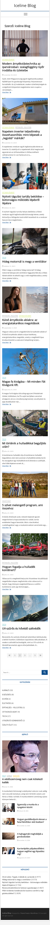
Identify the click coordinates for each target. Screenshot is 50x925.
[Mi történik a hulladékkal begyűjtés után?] (25, 423)
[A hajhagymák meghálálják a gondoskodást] (8, 836)
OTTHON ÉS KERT (8, 59)
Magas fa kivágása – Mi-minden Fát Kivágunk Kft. (23, 383)
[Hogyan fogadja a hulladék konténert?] (25, 546)
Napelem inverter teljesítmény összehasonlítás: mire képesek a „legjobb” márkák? (22, 135)
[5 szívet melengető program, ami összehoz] (25, 485)
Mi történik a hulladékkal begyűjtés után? (24, 444)
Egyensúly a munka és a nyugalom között (28, 806)
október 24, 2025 (9, 208)
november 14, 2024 (24, 840)
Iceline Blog (25, 5)
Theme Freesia (24, 913)
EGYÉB (5, 699)
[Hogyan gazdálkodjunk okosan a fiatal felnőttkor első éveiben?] (8, 821)
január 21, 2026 (8, 787)
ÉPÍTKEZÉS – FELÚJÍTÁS (12, 707)
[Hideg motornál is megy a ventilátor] (25, 241)
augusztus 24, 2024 (24, 857)
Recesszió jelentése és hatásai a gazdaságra (19, 888)
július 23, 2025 (8, 513)
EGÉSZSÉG (6, 694)
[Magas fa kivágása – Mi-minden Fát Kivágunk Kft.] (25, 361)
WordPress (34, 913)
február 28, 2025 (23, 811)
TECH (4, 257)
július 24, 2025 (8, 451)
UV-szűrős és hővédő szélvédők (21, 628)
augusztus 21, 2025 (10, 389)
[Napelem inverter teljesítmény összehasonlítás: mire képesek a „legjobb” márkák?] (25, 111)
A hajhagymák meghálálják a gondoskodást (30, 835)
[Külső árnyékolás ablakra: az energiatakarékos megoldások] (25, 300)
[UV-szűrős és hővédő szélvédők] (25, 608)
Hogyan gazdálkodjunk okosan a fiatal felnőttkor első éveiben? (32, 820)
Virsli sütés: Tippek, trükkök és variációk (18, 877)
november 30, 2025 (10, 75)
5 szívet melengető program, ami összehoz (22, 506)
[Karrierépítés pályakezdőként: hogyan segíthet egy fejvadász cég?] (8, 850)
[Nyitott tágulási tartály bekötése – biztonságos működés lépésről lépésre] (25, 176)
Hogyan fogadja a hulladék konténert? (18, 568)
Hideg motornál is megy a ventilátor (24, 261)
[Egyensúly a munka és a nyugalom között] (8, 807)
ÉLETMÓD (6, 703)
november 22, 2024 (24, 825)
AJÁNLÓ (5, 690)
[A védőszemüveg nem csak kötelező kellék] (25, 756)
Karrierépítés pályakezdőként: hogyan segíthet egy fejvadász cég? (30, 851)
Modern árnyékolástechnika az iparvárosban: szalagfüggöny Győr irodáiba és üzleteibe (23, 67)
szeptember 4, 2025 (10, 328)
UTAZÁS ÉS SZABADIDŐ (12, 720)
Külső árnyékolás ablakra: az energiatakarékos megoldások (20, 321)
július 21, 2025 (8, 575)
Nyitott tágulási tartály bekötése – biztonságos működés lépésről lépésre (23, 200)
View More (6, 92)
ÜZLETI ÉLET (6, 501)
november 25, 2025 (10, 143)
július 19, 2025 (8, 633)
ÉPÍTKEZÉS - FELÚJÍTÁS (23, 127)
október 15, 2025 (9, 266)
